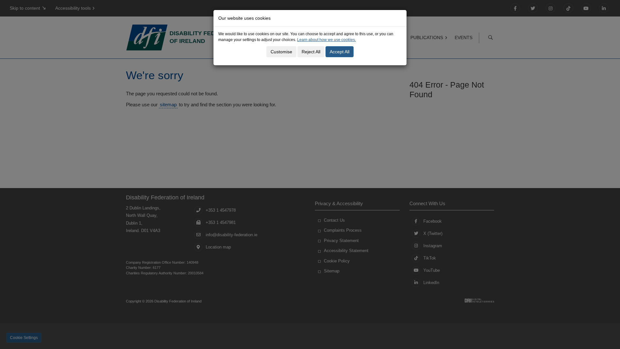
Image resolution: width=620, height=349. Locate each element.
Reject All (311, 51)
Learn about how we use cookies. (326, 39)
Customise (281, 51)
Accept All (339, 51)
